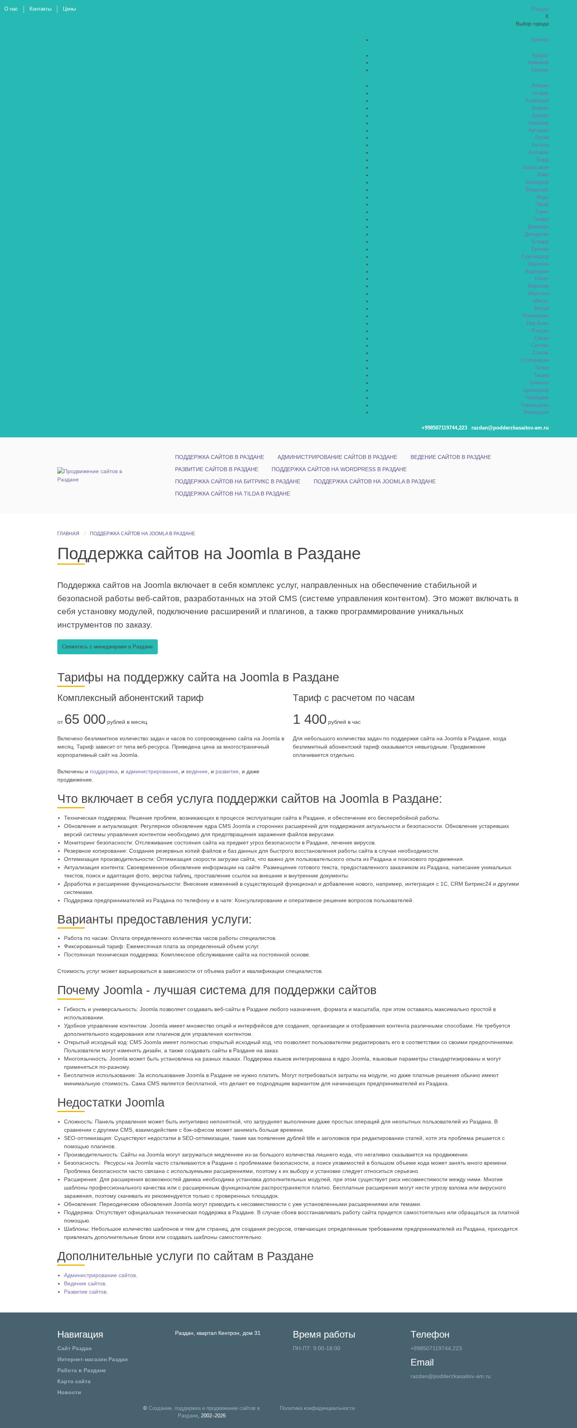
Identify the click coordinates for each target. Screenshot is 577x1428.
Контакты (40, 9)
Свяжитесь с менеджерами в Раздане (107, 647)
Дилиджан (536, 234)
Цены (69, 9)
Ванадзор (537, 182)
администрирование (152, 771)
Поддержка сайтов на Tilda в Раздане (232, 493)
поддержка (104, 771)
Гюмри (541, 219)
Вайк (543, 175)
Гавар (542, 204)
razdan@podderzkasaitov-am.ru (451, 1376)
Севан (541, 338)
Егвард (540, 241)
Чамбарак (537, 397)
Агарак (541, 93)
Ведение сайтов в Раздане (451, 457)
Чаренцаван (534, 405)
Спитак (540, 353)
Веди (543, 197)
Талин (542, 368)
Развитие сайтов (85, 1292)
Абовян (540, 85)
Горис (542, 212)
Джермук (538, 226)
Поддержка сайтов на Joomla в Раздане (375, 481)
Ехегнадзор (535, 256)
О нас (11, 9)
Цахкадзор (536, 390)
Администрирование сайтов (100, 1275)
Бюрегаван (536, 167)
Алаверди (537, 100)
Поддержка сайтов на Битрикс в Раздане (237, 481)
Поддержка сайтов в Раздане (219, 457)
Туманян (539, 382)
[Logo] (92, 475)
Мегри (541, 308)
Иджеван (538, 264)
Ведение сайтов (84, 1283)
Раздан (540, 331)
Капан (542, 278)
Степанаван (535, 360)
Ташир (541, 375)
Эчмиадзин (535, 412)
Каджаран (537, 271)
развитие (227, 771)
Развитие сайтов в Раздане (216, 469)
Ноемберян (535, 316)
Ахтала (540, 145)
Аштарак (538, 152)
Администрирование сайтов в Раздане (337, 457)
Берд (543, 160)
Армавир (538, 62)
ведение (197, 771)
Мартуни (538, 293)
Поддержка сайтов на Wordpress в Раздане (339, 469)
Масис (541, 301)
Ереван (540, 39)
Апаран (540, 108)
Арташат (538, 130)
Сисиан (540, 345)
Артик (542, 137)
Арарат (540, 55)
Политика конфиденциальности (317, 1408)
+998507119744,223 (436, 1348)
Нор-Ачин (537, 323)
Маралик (538, 286)
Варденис (537, 190)
